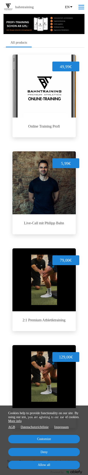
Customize (44, 439)
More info (15, 421)
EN (67, 7)
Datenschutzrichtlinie (35, 427)
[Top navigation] (81, 7)
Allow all (44, 465)
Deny (44, 452)
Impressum (61, 427)
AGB (11, 427)
